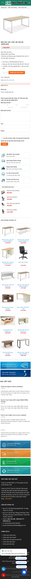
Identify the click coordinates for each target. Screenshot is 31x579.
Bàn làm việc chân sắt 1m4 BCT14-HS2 (8, 263)
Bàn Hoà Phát (15, 576)
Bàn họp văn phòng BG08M (8, 353)
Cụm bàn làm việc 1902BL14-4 (7, 330)
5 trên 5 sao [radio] (17, 107)
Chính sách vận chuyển (9, 537)
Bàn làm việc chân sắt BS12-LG (8, 285)
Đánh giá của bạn (6, 102)
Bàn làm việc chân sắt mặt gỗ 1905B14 (8, 240)
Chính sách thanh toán (9, 535)
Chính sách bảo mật (8, 544)
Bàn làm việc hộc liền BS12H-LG (23, 330)
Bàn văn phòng (12, 7)
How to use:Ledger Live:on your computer (13, 415)
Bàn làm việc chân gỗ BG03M (7, 308)
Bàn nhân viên (23, 7)
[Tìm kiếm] (29, 2)
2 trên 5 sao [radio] (12, 104)
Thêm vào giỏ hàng (16, 72)
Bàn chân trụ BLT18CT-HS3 (23, 308)
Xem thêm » (8, 498)
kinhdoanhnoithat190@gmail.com (16, 525)
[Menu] (2, 3)
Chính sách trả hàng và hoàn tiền (12, 539)
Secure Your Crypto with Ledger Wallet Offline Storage (14, 400)
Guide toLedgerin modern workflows (12, 386)
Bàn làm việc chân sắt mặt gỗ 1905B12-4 (23, 240)
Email (3, 130)
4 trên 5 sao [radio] (4, 107)
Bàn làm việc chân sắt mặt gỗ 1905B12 (23, 285)
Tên (2, 123)
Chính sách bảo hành (9, 541)
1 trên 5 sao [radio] (3, 104)
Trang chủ (4, 7)
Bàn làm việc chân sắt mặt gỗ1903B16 (23, 353)
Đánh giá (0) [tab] (4, 85)
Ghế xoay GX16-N (23, 262)
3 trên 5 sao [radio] (22, 104)
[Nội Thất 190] (16, 3)
